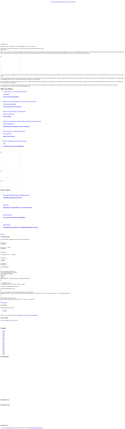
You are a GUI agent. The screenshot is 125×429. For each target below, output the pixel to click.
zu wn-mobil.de (4, 302)
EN (4, 335)
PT (3, 348)
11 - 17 (4, 311)
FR (3, 337)
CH (4, 331)
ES (3, 336)
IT (3, 342)
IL (3, 339)
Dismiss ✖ (73, 1)
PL (3, 347)
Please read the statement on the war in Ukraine (60, 1)
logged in (8, 320)
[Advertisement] (8, 324)
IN (3, 341)
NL (4, 344)
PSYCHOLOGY (10, 427)
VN (4, 354)
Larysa (25, 315)
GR (4, 338)
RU (4, 349)
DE (11, 315)
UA (4, 352)
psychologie (19, 315)
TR (3, 351)
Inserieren (3, 234)
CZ (3, 332)
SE (3, 350)
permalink (35, 315)
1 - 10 (4, 309)
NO (4, 345)
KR (4, 343)
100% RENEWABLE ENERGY (36, 427)
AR (4, 330)
